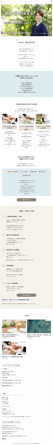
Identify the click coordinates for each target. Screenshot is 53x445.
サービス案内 (5, 399)
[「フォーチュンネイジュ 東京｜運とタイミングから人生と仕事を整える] (26, 1)
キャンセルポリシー (6, 412)
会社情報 (4, 409)
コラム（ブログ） (6, 406)
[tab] (13, 171)
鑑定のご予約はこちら (7, 385)
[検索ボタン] (51, 1)
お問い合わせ (5, 402)
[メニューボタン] (1, 1)
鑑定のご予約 (5, 397)
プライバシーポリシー (7, 410)
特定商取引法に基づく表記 (8, 414)
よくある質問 (5, 403)
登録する (4, 438)
